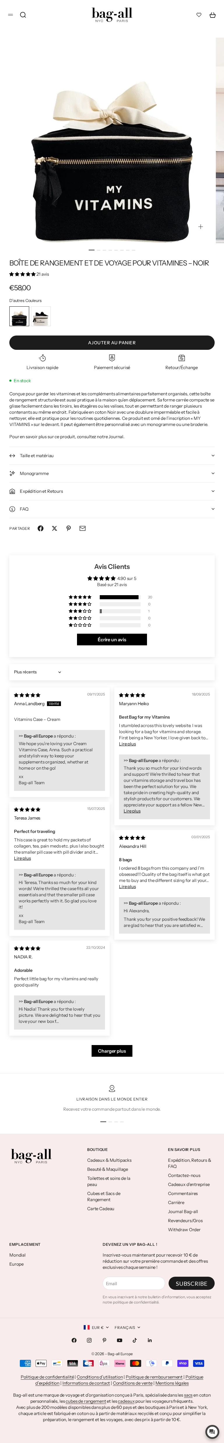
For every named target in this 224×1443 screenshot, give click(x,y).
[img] (27, 695)
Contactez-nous (184, 1175)
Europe (16, 1264)
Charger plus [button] (112, 1051)
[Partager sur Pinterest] (68, 528)
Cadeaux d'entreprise (189, 1184)
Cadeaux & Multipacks (109, 1160)
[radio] (19, 316)
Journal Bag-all (183, 1211)
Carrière (176, 1202)
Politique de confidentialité (47, 1377)
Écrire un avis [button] (112, 639)
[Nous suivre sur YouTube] (120, 1340)
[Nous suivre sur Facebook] (74, 1340)
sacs (188, 1395)
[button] (22, 274)
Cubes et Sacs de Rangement (103, 1196)
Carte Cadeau (100, 1208)
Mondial (17, 1255)
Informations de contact (86, 1383)
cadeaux (126, 1401)
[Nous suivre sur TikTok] (135, 1340)
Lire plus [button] (127, 744)
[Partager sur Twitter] (54, 528)
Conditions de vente (133, 1383)
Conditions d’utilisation (100, 1377)
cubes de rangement (86, 1401)
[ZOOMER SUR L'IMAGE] (200, 226)
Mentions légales (172, 1383)
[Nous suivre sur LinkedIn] (150, 1340)
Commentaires (183, 1193)
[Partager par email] (82, 528)
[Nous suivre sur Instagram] (89, 1340)
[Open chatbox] (212, 1432)
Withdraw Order (184, 1229)
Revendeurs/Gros (185, 1220)
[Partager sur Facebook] (40, 528)
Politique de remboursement (154, 1377)
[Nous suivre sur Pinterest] (104, 1340)
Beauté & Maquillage (107, 1169)
